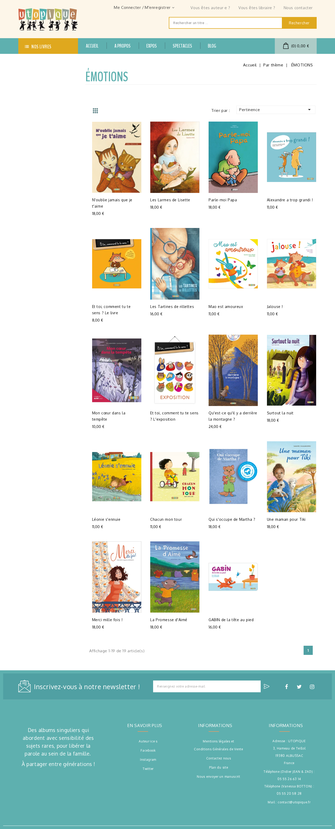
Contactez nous (218, 758)
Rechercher (299, 23)
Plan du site (218, 767)
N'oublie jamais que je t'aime (112, 203)
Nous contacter (298, 7)
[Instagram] (313, 686)
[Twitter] (300, 686)
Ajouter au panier (98, 212)
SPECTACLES (182, 45)
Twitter (148, 769)
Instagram (148, 760)
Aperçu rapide (85, 212)
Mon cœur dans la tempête (109, 416)
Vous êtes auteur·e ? (210, 7)
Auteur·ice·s (148, 741)
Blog (212, 45)
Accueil (92, 45)
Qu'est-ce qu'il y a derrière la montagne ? (233, 416)
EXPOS (151, 45)
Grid (95, 110)
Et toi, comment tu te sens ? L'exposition (174, 416)
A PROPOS (122, 45)
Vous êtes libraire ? (256, 7)
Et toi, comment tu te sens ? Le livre (111, 309)
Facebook (148, 750)
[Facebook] (287, 686)
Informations (286, 725)
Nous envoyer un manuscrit (218, 777)
